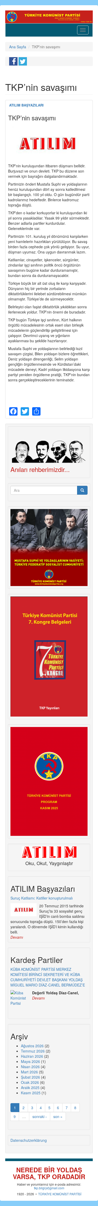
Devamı (16, 937)
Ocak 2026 (30, 1082)
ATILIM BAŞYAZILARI (26, 105)
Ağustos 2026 (32, 1045)
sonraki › (39, 1116)
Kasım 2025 (31, 1092)
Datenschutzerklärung (28, 1140)
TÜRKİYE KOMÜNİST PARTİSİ (59, 1194)
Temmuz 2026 (33, 1051)
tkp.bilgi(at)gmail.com (49, 1188)
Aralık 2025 (30, 1087)
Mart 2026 (29, 1071)
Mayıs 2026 (30, 1061)
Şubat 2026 (30, 1077)
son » (57, 1116)
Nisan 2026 (30, 1066)
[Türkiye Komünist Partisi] (49, 16)
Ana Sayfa (17, 46)
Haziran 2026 (32, 1056)
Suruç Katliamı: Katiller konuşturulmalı (41, 898)
